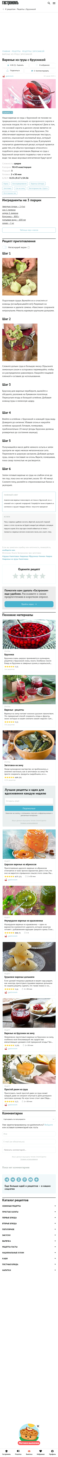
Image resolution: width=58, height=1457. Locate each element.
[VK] (13, 1179)
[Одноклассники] (18, 1179)
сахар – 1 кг (8, 223)
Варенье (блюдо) (37, 184)
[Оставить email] (29, 801)
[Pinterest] (24, 1179)
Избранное (41, 1454)
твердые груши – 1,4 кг (13, 206)
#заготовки (14, 556)
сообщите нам (8, 550)
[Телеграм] (7, 1179)
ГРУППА (7, 651)
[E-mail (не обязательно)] (29, 1141)
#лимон (41, 556)
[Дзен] (36, 1179)
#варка (48, 556)
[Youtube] (30, 1179)
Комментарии (49, 16)
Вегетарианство (10, 193)
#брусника (33, 556)
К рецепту (6, 112)
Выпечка (29, 1454)
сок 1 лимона (8, 209)
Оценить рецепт (14, 16)
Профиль (52, 1454)
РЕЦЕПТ (7, 861)
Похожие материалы (32, 16)
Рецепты (18, 1454)
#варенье (23, 556)
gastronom (10, 76)
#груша (5, 556)
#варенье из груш (10, 559)
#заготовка (23, 559)
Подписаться (29, 808)
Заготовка (7, 188)
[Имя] (29, 1133)
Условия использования (29, 823)
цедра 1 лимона (10, 213)
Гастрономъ (6, 1454)
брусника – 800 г (10, 216)
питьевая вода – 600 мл (14, 219)
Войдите (48, 1124)
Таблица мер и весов (29, 230)
